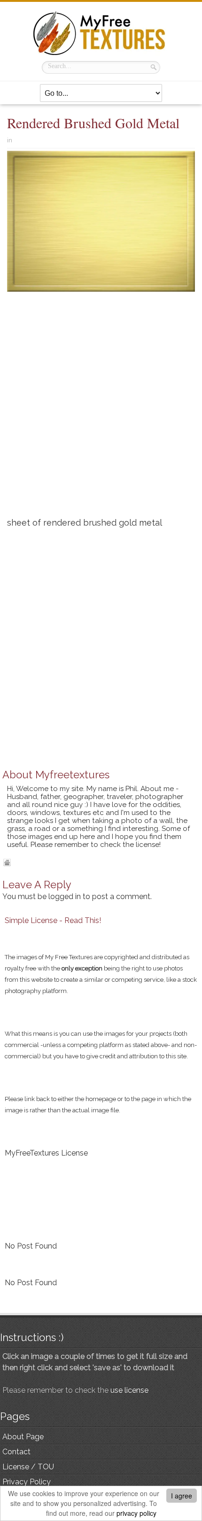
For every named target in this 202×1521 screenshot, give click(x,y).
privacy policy (136, 1513)
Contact (16, 1451)
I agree (181, 1495)
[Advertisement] (101, 408)
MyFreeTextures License (46, 1153)
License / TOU (28, 1466)
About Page (23, 1436)
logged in (64, 896)
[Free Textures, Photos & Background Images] (101, 33)
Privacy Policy (26, 1481)
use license (129, 1390)
